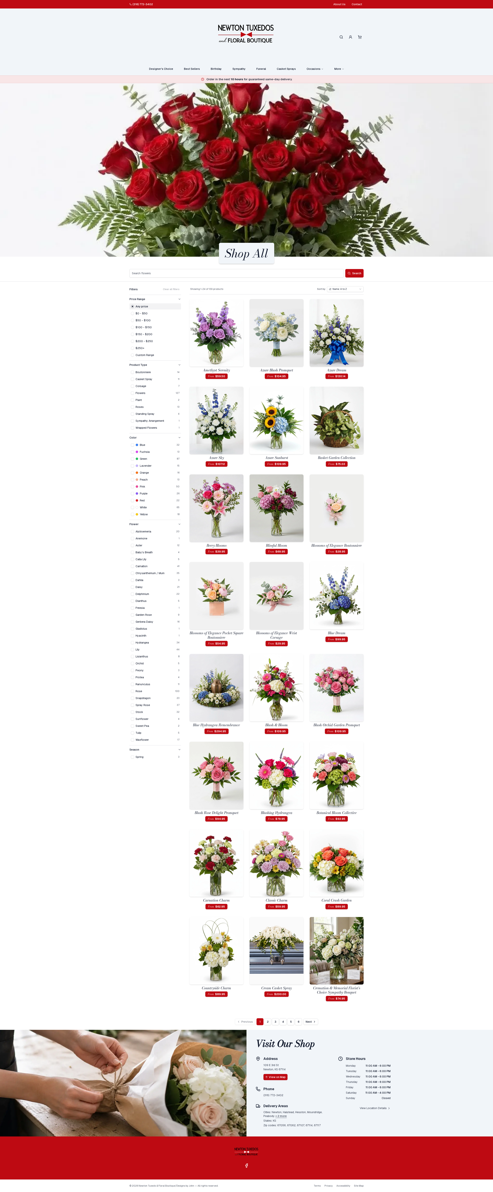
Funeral (261, 69)
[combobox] (345, 289)
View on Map (277, 1077)
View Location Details (373, 1108)
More (337, 69)
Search (356, 273)
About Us (339, 4)
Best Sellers (192, 69)
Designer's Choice (161, 69)
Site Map (359, 1185)
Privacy (328, 1185)
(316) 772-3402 (142, 4)
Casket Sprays (286, 69)
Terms (317, 1185)
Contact (357, 4)
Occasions (313, 69)
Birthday (216, 69)
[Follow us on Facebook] (246, 1165)
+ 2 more (281, 1116)
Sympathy (239, 69)
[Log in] (350, 37)
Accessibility (343, 1185)
